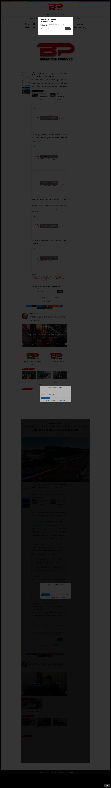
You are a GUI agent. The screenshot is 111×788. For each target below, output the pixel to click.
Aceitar (46, 397)
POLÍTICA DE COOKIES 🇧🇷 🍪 (50, 400)
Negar (55, 397)
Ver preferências (65, 397)
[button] (69, 387)
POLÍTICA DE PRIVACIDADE (60, 400)
